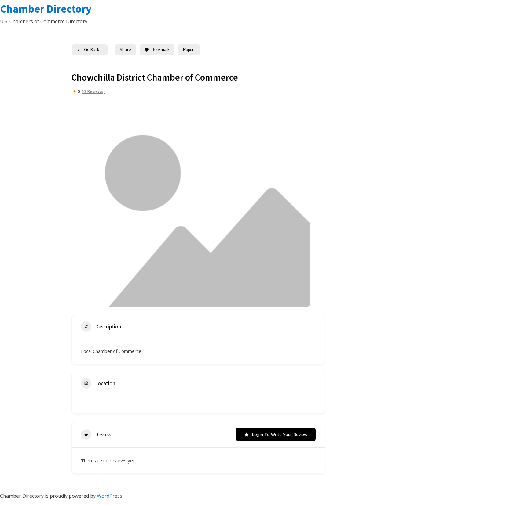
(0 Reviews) (93, 91)
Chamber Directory (46, 9)
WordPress (109, 495)
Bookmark (161, 49)
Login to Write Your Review (279, 434)
